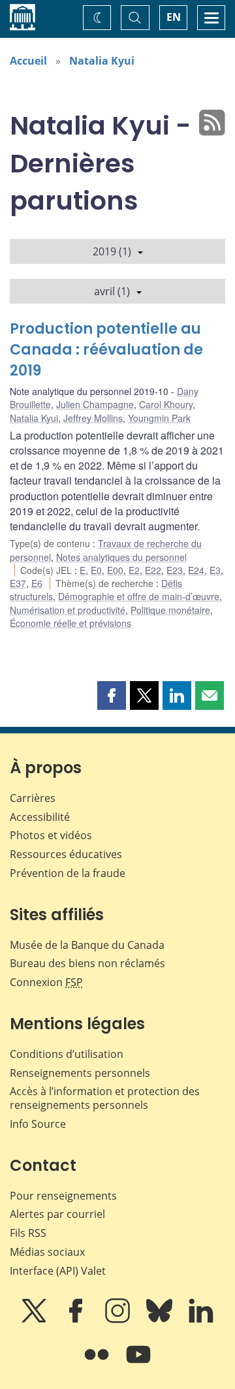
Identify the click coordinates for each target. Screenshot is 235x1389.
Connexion (46, 982)
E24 (196, 570)
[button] (111, 695)
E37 (18, 583)
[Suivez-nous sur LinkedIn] (201, 1320)
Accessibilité (40, 817)
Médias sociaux (47, 1252)
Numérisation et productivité (67, 609)
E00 (115, 570)
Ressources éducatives (66, 854)
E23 (174, 570)
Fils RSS (28, 1233)
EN (173, 17)
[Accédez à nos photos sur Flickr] (98, 1363)
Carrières (32, 798)
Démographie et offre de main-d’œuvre (138, 596)
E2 (134, 570)
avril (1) (112, 291)
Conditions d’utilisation (66, 1054)
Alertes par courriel (57, 1214)
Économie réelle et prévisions (70, 623)
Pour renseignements (63, 1196)
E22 (153, 570)
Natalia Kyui (101, 61)
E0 (96, 570)
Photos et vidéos (51, 835)
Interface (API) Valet (58, 1271)
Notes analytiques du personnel (121, 557)
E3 (215, 570)
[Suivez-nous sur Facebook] (77, 1320)
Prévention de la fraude (67, 873)
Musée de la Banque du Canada (87, 945)
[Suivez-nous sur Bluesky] (160, 1320)
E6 (36, 583)
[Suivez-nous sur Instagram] (119, 1320)
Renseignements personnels (80, 1073)
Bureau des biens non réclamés (87, 963)
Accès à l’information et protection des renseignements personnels (105, 1098)
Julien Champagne (95, 404)
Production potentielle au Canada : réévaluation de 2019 (106, 350)
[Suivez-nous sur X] (35, 1320)
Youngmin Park (159, 417)
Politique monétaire (170, 609)
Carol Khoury (166, 404)
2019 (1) (112, 251)
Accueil (28, 61)
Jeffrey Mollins (93, 417)
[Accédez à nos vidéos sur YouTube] (138, 1363)
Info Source (38, 1124)
